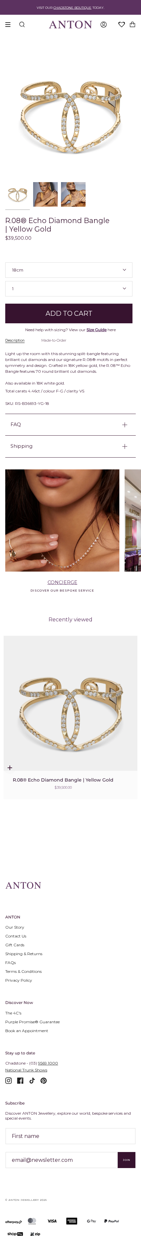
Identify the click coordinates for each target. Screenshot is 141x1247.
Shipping (21, 446)
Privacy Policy (18, 980)
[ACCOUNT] (103, 24)
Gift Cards (14, 944)
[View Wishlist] (122, 25)
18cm (17, 270)
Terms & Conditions (23, 971)
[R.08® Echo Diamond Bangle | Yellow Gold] (70, 711)
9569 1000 (48, 1063)
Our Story (14, 927)
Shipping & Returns (23, 953)
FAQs (10, 962)
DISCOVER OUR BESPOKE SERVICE (62, 590)
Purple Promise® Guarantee (32, 1021)
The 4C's (13, 1013)
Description (15, 340)
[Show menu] (10, 24)
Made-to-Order (53, 340)
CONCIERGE (62, 582)
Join (126, 1160)
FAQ (15, 424)
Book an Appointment (26, 1030)
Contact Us (15, 936)
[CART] (132, 24)
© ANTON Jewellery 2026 (26, 1200)
